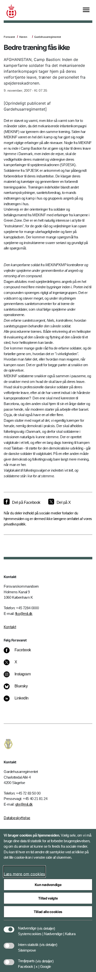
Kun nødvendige (48, 885)
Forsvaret (9, 36)
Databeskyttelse (17, 817)
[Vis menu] (86, 10)
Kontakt (10, 626)
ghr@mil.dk (24, 804)
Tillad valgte (48, 898)
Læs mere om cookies (24, 873)
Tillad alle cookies (48, 912)
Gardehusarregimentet (47, 36)
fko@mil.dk (23, 613)
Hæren (23, 36)
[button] (46, 925)
